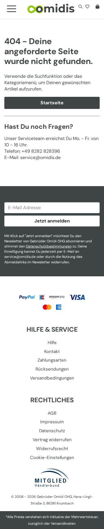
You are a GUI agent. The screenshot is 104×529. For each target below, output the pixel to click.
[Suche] (80, 7)
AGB (52, 413)
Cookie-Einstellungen (52, 457)
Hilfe (52, 342)
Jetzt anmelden (52, 221)
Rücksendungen (52, 369)
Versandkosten (63, 523)
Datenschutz (52, 431)
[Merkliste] (88, 7)
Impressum (52, 422)
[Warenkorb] (96, 7)
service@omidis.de (20, 256)
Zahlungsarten (52, 360)
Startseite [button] (52, 103)
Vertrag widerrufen (52, 440)
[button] (13, 7)
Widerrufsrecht (52, 448)
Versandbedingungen (52, 378)
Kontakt (52, 351)
